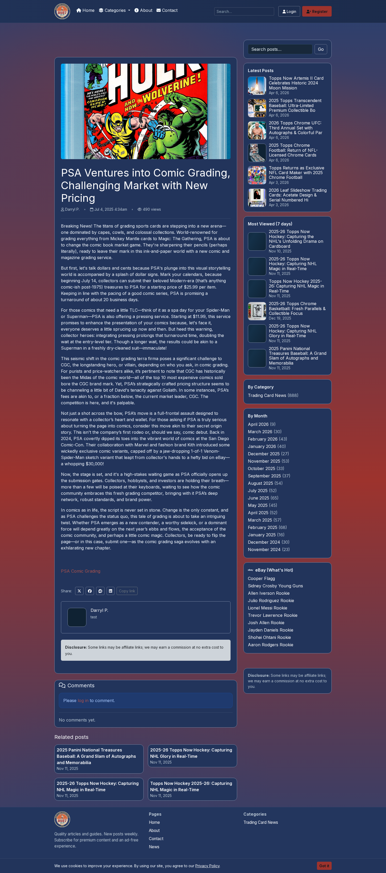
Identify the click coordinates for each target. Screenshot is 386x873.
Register (319, 11)
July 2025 (258, 490)
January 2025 (262, 534)
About (145, 10)
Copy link (127, 591)
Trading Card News (267, 395)
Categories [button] (115, 10)
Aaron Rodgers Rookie (270, 644)
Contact (169, 10)
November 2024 (265, 549)
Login (291, 11)
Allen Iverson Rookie (269, 593)
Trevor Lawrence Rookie (273, 615)
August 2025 (261, 483)
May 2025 (258, 505)
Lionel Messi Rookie (267, 607)
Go (321, 49)
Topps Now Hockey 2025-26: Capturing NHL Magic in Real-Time (191, 786)
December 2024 (264, 542)
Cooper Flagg (261, 578)
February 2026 (263, 439)
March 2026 (261, 431)
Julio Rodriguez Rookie (271, 600)
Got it (324, 866)
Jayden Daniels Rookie (270, 630)
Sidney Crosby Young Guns (275, 585)
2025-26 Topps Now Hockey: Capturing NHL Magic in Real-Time (98, 786)
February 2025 (263, 527)
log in (83, 700)
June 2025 (259, 498)
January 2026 (262, 446)
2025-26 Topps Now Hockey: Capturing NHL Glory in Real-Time (191, 753)
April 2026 (259, 424)
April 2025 (259, 512)
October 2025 (262, 468)
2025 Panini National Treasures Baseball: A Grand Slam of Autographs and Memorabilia (96, 756)
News (154, 846)
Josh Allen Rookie (266, 622)
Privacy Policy (207, 866)
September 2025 (265, 475)
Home (88, 10)
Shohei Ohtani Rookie (269, 637)
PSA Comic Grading (80, 571)
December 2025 (264, 453)
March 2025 (260, 520)
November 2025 (264, 461)
